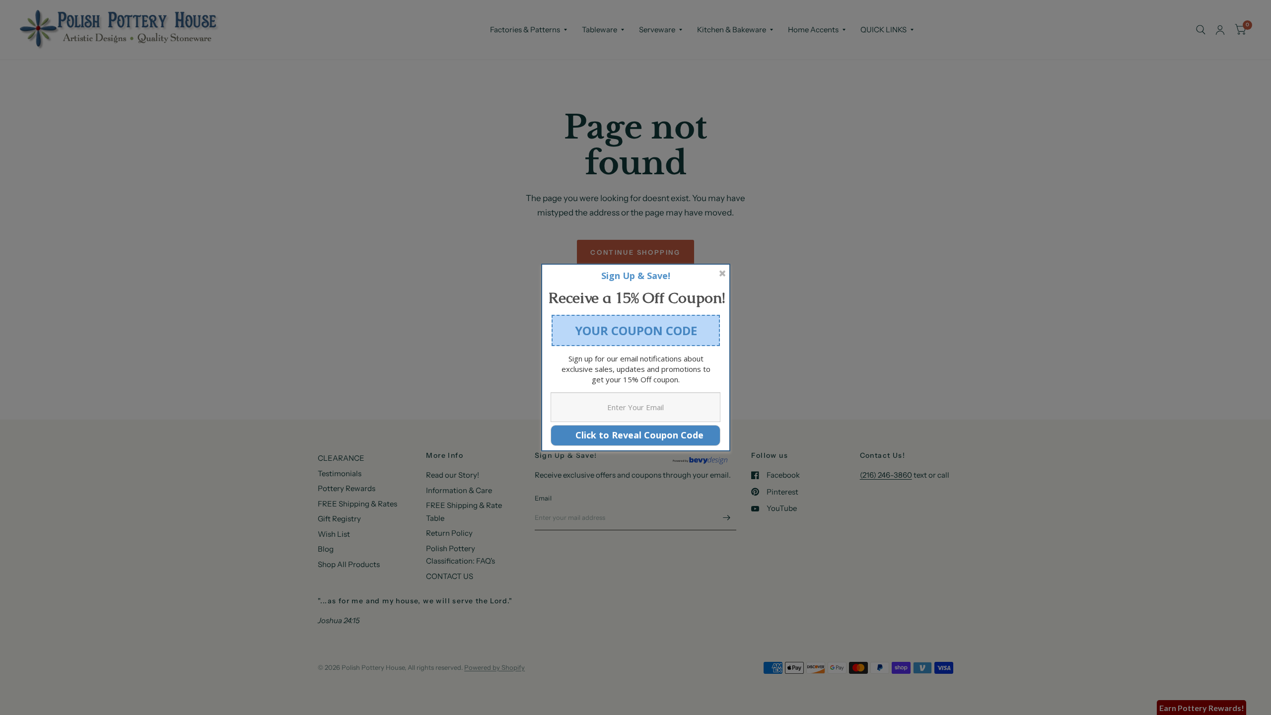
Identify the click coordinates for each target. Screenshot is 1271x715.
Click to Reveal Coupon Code (636, 435)
